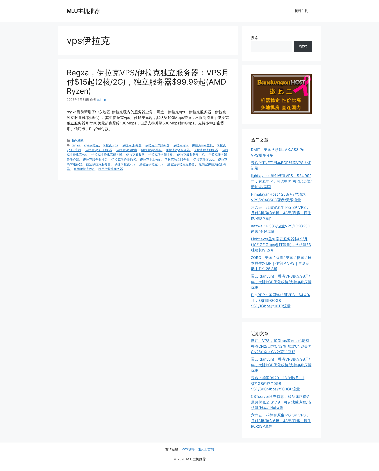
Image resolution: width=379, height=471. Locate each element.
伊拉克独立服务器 (177, 159)
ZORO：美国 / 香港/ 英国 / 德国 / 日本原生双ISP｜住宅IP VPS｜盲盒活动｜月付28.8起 (281, 263)
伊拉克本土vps (150, 159)
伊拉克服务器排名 (95, 159)
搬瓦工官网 (206, 449)
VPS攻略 (188, 449)
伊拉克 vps (110, 145)
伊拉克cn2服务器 (157, 145)
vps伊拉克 (91, 145)
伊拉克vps (180, 145)
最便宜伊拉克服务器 (181, 164)
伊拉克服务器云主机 (191, 154)
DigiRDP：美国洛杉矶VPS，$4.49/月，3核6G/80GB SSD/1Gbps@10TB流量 (280, 300)
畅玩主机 (301, 11)
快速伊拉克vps (124, 164)
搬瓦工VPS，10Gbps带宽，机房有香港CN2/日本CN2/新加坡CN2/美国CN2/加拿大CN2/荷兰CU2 (281, 346)
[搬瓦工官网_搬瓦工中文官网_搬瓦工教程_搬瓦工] (281, 112)
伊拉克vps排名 (151, 150)
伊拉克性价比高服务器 (106, 154)
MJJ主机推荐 (83, 11)
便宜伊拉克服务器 (98, 164)
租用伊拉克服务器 (110, 169)
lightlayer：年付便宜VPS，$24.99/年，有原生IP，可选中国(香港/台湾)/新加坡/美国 (281, 181)
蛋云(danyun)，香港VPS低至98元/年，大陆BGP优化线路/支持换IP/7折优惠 (281, 282)
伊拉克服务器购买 (123, 159)
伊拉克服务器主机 (160, 154)
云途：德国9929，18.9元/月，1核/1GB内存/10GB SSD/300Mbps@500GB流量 (277, 383)
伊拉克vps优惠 (126, 150)
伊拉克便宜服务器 (206, 150)
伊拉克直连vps (203, 159)
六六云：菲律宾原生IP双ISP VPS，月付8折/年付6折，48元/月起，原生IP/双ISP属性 (281, 213)
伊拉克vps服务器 (178, 150)
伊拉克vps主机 (202, 145)
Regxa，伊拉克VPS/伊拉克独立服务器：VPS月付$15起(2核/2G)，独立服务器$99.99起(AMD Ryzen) (148, 82)
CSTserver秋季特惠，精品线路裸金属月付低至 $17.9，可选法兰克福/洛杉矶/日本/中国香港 (281, 402)
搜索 (254, 37)
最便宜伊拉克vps (151, 164)
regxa (76, 145)
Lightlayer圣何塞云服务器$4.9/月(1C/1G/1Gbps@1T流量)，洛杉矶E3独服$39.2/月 (281, 244)
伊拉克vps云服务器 (98, 150)
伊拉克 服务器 (131, 145)
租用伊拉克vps (84, 169)
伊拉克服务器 (135, 154)
